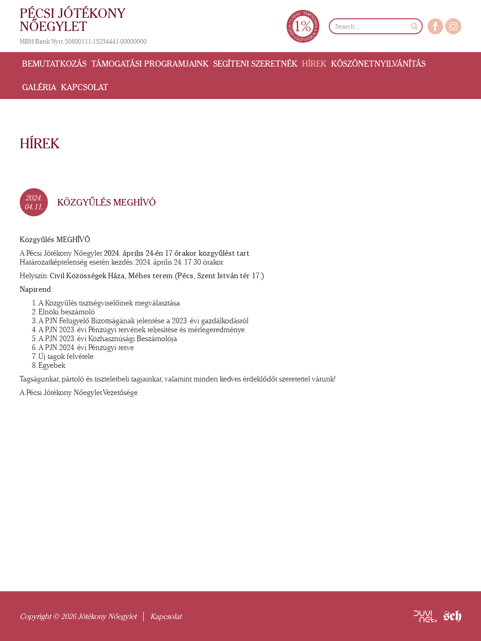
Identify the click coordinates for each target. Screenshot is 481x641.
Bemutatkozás (54, 64)
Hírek (314, 64)
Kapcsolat (85, 87)
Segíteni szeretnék (255, 64)
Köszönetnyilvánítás (378, 64)
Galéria (39, 87)
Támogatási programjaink (150, 64)
